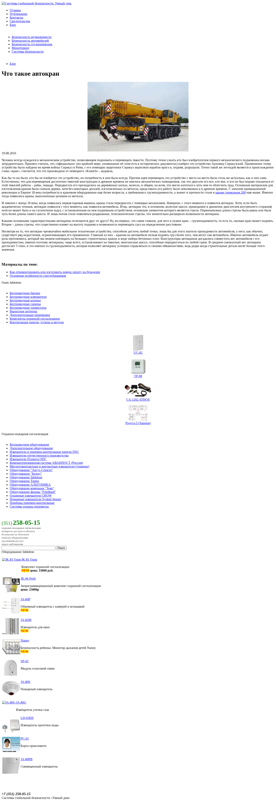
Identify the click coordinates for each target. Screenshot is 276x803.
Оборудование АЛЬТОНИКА (30, 484)
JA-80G (21, 702)
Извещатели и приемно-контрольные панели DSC (44, 452)
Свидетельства (20, 21)
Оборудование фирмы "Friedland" (33, 492)
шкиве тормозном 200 (230, 192)
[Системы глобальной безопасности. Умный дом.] (37, 3)
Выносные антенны (23, 311)
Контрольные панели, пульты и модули (37, 322)
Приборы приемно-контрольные (32, 503)
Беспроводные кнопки (25, 300)
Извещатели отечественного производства (39, 455)
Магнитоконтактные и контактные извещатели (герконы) (49, 466)
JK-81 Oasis (29, 559)
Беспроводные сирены (25, 304)
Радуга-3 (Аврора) (138, 423)
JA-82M (26, 620)
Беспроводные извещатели (28, 296)
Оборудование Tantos (24, 481)
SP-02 (24, 661)
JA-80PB (27, 759)
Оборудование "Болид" (26, 473)
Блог (13, 25)
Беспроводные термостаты (28, 307)
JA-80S (25, 682)
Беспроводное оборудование (29, 444)
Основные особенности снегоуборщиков (38, 275)
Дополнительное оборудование (31, 448)
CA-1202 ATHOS (138, 399)
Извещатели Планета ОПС (28, 459)
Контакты (16, 17)
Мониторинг (20, 48)
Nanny (25, 640)
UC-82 (138, 352)
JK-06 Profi (28, 578)
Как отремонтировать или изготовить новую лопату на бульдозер (55, 272)
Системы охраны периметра (29, 506)
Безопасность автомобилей (30, 40)
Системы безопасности (28, 51)
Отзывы (15, 10)
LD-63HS (27, 718)
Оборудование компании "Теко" (32, 488)
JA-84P (25, 599)
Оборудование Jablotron (26, 477)
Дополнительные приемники (30, 315)
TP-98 (138, 376)
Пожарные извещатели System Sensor (35, 499)
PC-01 (25, 738)
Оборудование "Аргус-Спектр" (31, 470)
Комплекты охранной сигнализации (35, 318)
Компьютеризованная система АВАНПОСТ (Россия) (46, 462)
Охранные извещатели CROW (31, 495)
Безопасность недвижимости (32, 37)
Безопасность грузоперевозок (32, 44)
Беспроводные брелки (25, 293)
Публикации (18, 14)
